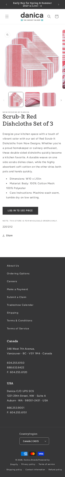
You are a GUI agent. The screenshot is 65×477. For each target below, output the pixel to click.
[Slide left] (4, 100)
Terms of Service (18, 328)
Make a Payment (17, 289)
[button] (7, 16)
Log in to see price (20, 210)
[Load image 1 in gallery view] (15, 99)
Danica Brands (31, 460)
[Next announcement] (58, 4)
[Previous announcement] (6, 4)
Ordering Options (18, 273)
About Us (13, 265)
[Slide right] (61, 100)
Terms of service (47, 464)
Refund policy (55, 469)
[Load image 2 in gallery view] (32, 99)
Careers (12, 281)
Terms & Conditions (19, 320)
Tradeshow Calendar (20, 304)
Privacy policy (28, 464)
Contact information (35, 469)
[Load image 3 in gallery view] (49, 99)
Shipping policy (14, 469)
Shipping (12, 312)
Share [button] (9, 235)
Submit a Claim (17, 297)
